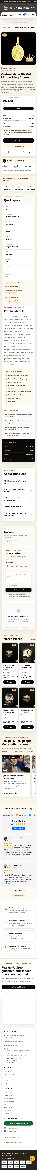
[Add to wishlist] (35, 676)
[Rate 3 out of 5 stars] (17, 566)
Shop (9, 27)
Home (4, 27)
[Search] (20, 15)
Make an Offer (19, 146)
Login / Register (9, 1074)
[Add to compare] (13, 676)
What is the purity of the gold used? (18, 482)
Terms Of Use (8, 1095)
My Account (7, 1071)
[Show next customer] (27, 769)
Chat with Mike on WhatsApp (18, 1123)
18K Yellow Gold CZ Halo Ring (27, 711)
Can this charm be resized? (18, 506)
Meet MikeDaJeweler (10, 793)
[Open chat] (32, 1158)
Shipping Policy (9, 1101)
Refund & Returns (9, 1098)
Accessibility (8, 1107)
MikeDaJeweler (8, 15)
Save (11, 152)
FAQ (5, 1104)
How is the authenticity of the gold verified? (18, 514)
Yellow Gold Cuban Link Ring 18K (27, 666)
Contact (6, 1113)
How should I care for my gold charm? (18, 490)
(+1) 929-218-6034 (12, 1045)
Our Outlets (7, 1110)
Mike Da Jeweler (12, 1131)
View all (32, 639)
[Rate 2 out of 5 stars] (12, 566)
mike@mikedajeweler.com (14, 1042)
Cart (5, 1077)
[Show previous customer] (22, 769)
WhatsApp (28, 152)
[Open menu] (33, 15)
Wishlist (6, 1080)
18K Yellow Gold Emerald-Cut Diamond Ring (9, 666)
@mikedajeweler (12, 1128)
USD (18, 108)
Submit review (17, 590)
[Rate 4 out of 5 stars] (21, 566)
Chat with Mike (20, 987)
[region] (18, 48)
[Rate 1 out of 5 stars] (8, 566)
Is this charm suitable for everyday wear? (18, 499)
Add (10, 682)
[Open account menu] (28, 15)
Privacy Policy (8, 1092)
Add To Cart (19, 140)
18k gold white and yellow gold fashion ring (9, 711)
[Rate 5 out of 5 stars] (26, 566)
